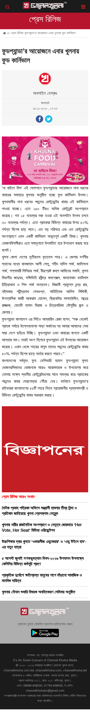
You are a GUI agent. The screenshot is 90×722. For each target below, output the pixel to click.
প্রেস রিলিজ (45, 19)
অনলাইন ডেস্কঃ (45, 93)
